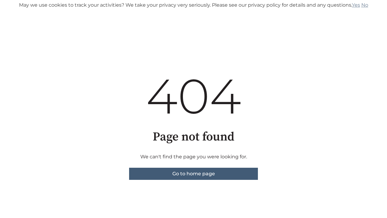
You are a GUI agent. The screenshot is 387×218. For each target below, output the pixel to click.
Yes (356, 5)
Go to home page (193, 174)
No (364, 5)
